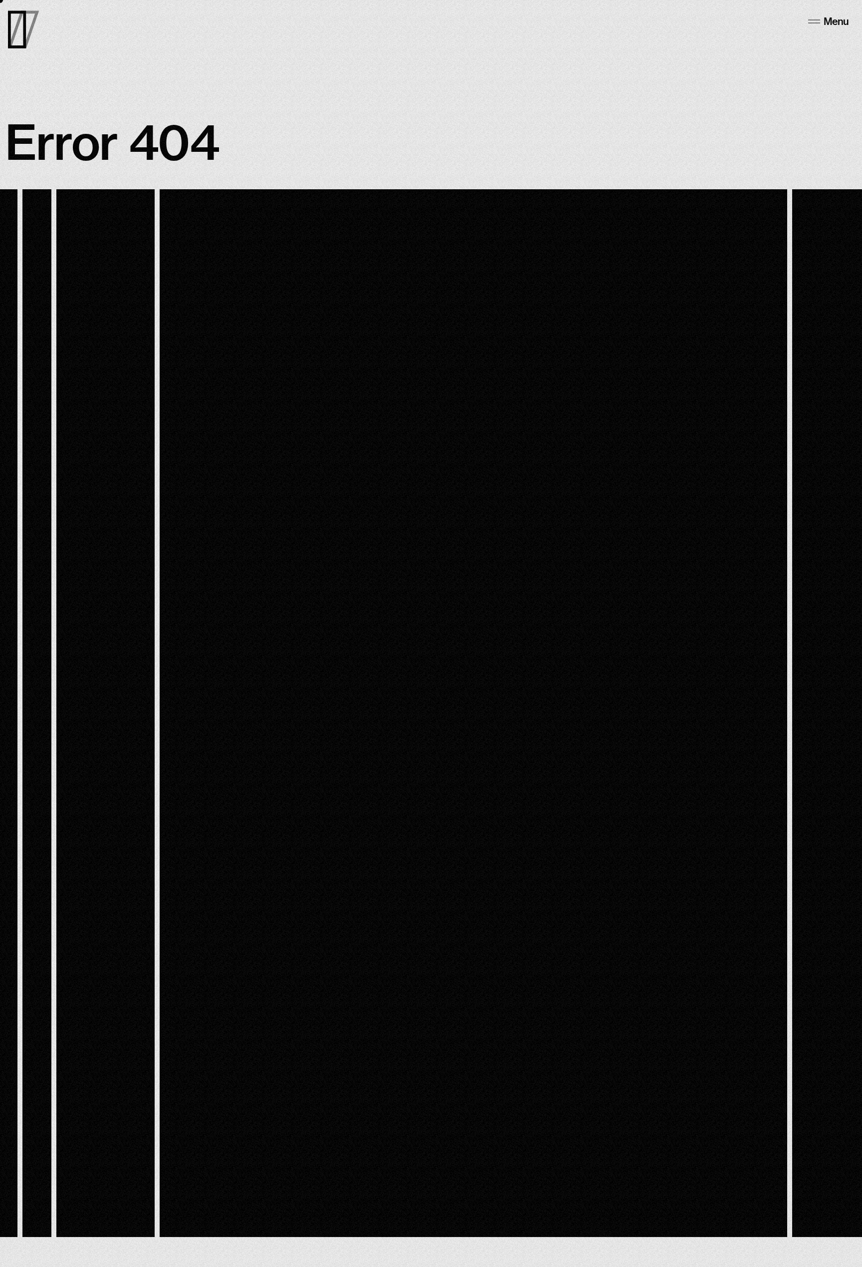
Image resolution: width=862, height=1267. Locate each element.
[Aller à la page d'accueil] (23, 29)
